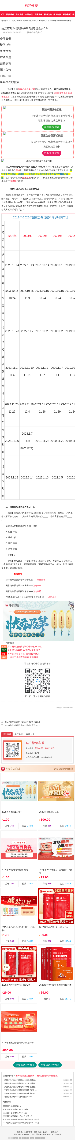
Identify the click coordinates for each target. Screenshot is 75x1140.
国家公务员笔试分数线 (47, 1076)
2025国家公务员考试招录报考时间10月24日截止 (22, 1119)
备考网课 (5, 50)
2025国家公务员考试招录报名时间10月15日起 (21, 1123)
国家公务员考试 (30, 21)
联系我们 (54, 1132)
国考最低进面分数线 (25, 1076)
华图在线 (29, 14)
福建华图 (14, 181)
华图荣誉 (28, 1132)
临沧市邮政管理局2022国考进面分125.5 (24, 725)
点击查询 (37, 585)
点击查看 (41, 579)
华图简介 (20, 1132)
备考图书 (5, 38)
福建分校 (31, 5)
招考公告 (48, 14)
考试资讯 (42, 21)
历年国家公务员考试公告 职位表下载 (25, 646)
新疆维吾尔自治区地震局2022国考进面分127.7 (21, 1080)
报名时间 (57, 14)
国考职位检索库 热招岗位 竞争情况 (24, 650)
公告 (4, 646)
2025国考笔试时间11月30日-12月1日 (17, 1116)
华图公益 (37, 1132)
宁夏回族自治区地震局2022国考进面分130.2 (21, 1090)
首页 (2, 14)
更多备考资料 (52, 153)
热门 (4, 654)
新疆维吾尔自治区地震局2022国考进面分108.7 (21, 1087)
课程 (4, 657)
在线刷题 (19, 14)
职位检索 (67, 14)
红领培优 (12, 657)
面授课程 (10, 14)
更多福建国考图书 (63, 768)
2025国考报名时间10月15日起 (15, 1113)
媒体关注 (46, 1132)
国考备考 (26, 177)
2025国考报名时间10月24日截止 (16, 1109)
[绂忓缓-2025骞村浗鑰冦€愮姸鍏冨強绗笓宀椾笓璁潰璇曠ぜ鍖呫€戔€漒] (38, 621)
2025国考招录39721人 (12, 1106)
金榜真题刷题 (22, 657)
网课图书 (33, 657)
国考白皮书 (13, 654)
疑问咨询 (5, 44)
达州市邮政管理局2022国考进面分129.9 (24, 722)
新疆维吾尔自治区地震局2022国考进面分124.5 (21, 1083)
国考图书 (38, 14)
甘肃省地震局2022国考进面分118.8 (18, 1097)
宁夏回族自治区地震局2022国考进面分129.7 (21, 1093)
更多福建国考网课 (50, 1064)
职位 (4, 650)
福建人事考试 (17, 21)
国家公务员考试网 (26, 89)
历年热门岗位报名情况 (28, 654)
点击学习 (52, 597)
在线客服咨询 (52, 127)
